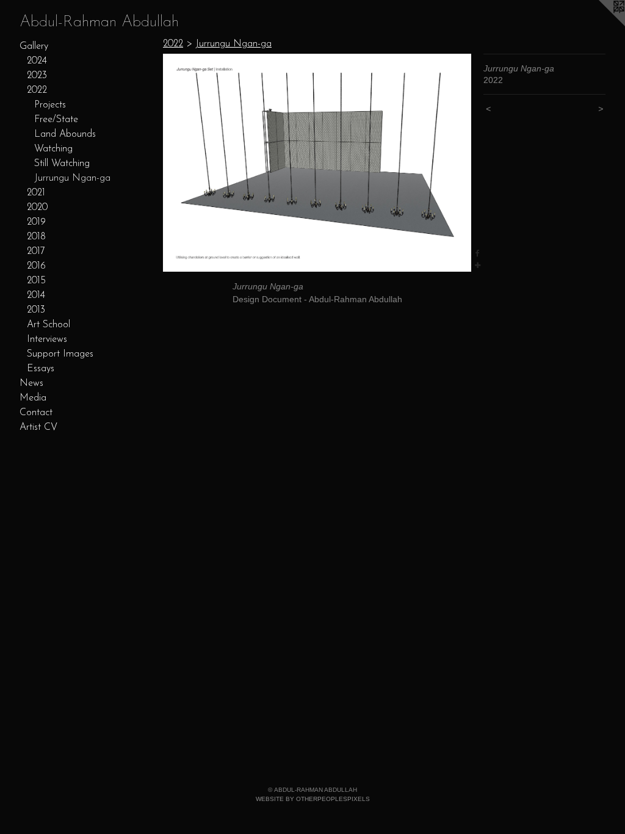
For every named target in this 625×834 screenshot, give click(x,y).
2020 (37, 207)
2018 (36, 237)
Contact (36, 413)
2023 (37, 76)
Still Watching (62, 164)
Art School (48, 325)
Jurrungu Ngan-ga (72, 178)
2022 (37, 90)
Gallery (34, 46)
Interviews (47, 339)
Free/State (56, 120)
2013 (36, 310)
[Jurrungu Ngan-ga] (317, 163)
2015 (36, 281)
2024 (37, 61)
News (31, 383)
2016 (36, 266)
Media (33, 398)
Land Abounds (65, 134)
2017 (36, 251)
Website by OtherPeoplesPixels (313, 799)
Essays (40, 369)
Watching (53, 149)
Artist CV (38, 427)
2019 (36, 222)
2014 (36, 295)
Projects (50, 105)
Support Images (60, 354)
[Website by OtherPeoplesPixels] (600, 24)
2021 (36, 193)
